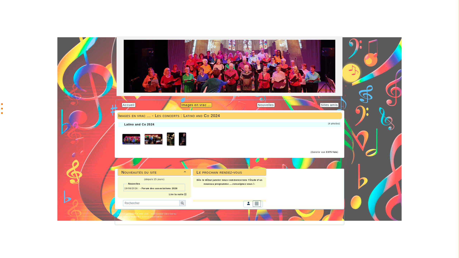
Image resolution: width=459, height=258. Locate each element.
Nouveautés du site (153, 172)
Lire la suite (176, 194)
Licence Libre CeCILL (152, 217)
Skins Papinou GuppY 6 (129, 217)
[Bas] (2, 113)
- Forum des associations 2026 (159, 188)
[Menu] (257, 203)
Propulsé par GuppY (127, 214)
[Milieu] (2, 108)
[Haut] (2, 104)
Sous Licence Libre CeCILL (164, 214)
